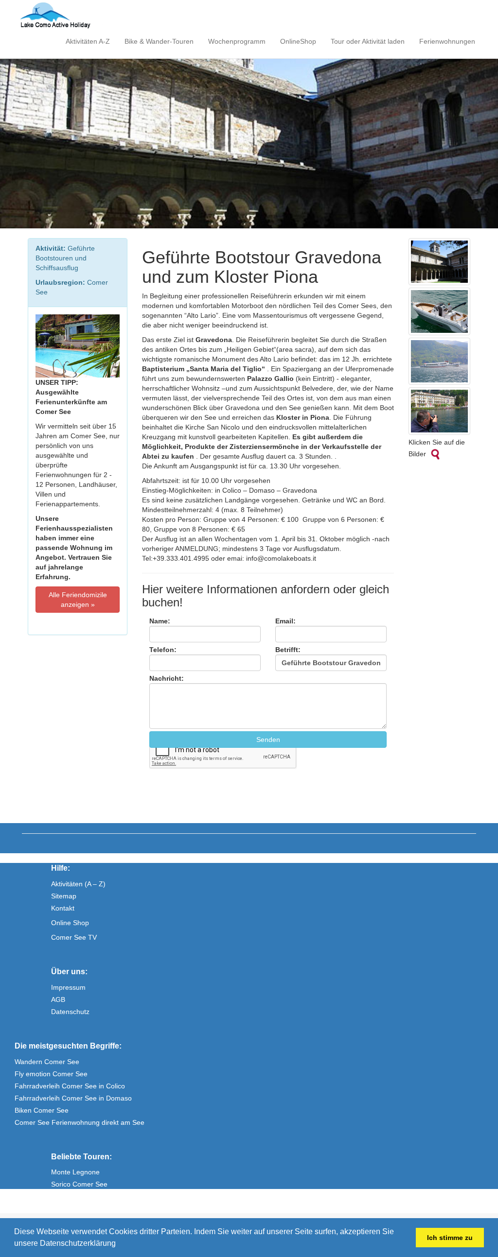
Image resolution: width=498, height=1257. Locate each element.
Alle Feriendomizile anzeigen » (78, 599)
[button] (119, 1244)
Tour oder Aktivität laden (368, 41)
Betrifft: (288, 650)
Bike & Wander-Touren (159, 41)
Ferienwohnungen (447, 41)
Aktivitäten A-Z (88, 41)
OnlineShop (298, 41)
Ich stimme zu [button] (450, 1237)
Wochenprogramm (237, 41)
